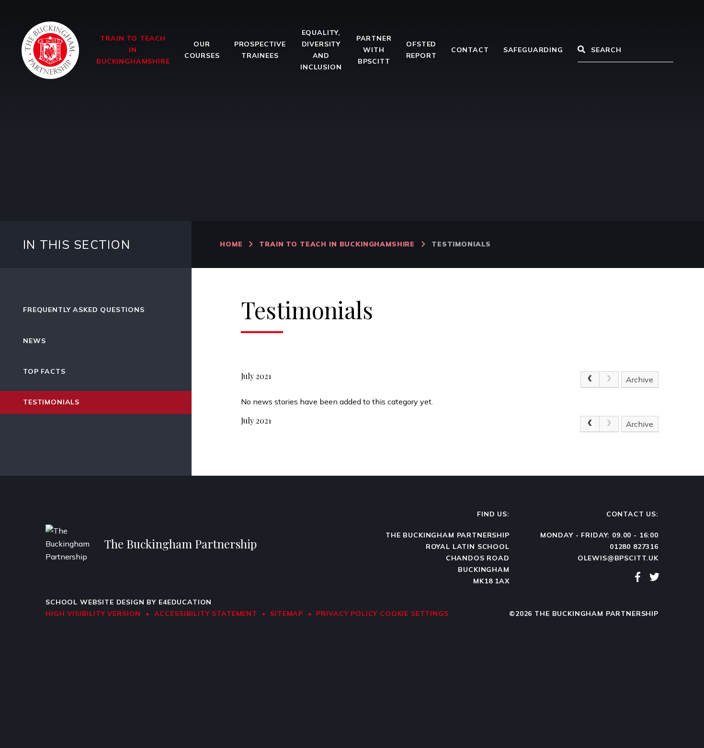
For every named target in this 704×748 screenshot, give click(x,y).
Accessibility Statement (205, 613)
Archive (639, 379)
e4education (185, 602)
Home (231, 244)
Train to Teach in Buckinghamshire (337, 244)
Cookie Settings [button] (414, 613)
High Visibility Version (93, 613)
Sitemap (286, 613)
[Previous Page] (590, 379)
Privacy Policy (346, 613)
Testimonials (461, 244)
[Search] (581, 50)
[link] (609, 379)
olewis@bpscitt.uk (618, 558)
